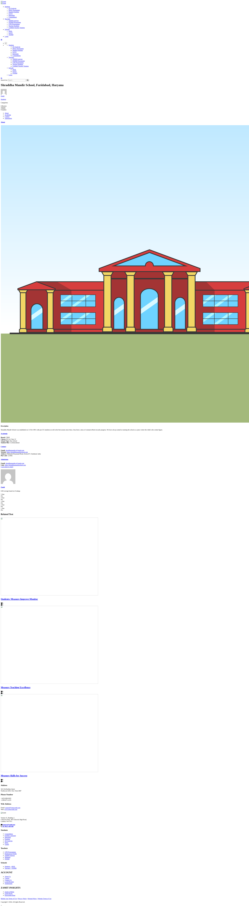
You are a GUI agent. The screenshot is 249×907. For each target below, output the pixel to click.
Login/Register (9, 882)
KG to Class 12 (8, 439)
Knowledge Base (10, 895)
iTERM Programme (15, 22)
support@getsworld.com (12, 808)
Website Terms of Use (44, 899)
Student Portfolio (14, 12)
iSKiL (10, 31)
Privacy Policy (22, 899)
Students (7, 6)
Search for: (4, 80)
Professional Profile (11, 854)
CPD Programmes (14, 24)
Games (7, 844)
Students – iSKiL (10, 866)
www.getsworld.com (10, 809)
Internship (12, 15)
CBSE (5, 437)
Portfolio (7, 839)
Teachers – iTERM (10, 868)
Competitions (13, 17)
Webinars (7, 857)
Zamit (2, 96)
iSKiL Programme (14, 10)
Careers (7, 878)
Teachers (7, 19)
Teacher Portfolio (14, 26)
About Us (8, 876)
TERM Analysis (14, 21)
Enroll (3, 108)
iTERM (11, 35)
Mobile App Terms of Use (9, 899)
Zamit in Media (9, 892)
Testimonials (8, 883)
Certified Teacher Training (17, 28)
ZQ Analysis (12, 8)
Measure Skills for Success (14, 775)
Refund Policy (32, 899)
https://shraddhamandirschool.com (17, 452)
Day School (9, 441)
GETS (11, 14)
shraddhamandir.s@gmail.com (15, 450)
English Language (10, 835)
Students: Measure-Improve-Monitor (19, 599)
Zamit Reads (8, 893)
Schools (7, 29)
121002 (6, 455)
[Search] (27, 80)
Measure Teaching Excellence (15, 687)
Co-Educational (10, 443)
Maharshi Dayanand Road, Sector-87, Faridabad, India (21, 454)
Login (6, 36)
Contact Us (8, 880)
